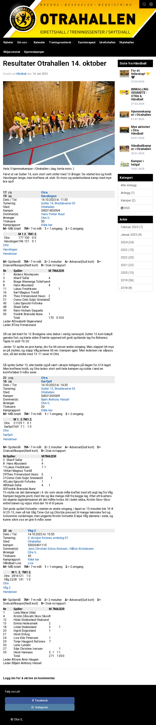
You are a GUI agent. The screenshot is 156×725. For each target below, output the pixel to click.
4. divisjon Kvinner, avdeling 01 (48, 538)
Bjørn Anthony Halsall (55, 399)
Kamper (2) (128, 200)
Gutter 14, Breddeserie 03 (58, 203)
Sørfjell (46, 381)
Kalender (39, 42)
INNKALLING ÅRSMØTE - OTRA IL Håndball (139, 94)
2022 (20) (127, 257)
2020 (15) (127, 272)
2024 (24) (127, 242)
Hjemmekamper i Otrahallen (141, 113)
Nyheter (8, 42)
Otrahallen (47, 207)
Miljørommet (11, 51)
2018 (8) (126, 288)
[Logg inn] (151, 4)
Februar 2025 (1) (132, 227)
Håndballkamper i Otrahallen (141, 147)
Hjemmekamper (34, 51)
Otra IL (45, 218)
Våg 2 (32, 530)
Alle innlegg (128, 185)
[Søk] (144, 4)
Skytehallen (126, 42)
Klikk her (47, 225)
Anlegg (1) (128, 193)
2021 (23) (127, 265)
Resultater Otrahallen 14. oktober (54, 63)
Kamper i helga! (137, 162)
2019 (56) (127, 280)
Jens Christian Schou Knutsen (47, 548)
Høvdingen (49, 196)
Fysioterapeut (87, 42)
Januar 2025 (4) (131, 234)
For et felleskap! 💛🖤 (140, 74)
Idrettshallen (107, 42)
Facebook (41, 700)
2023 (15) (127, 250)
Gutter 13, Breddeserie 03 (58, 388)
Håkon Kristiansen (81, 548)
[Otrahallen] (78, 19)
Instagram (41, 707)
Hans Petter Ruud (52, 214)
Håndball (21, 73)
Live (30, 563)
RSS (126, 208)
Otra (44, 192)
